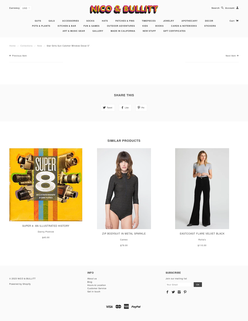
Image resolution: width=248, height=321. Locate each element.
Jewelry (168, 20)
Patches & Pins (124, 20)
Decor (209, 20)
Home (12, 45)
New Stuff (149, 30)
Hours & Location (96, 285)
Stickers (210, 25)
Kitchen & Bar (67, 25)
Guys (38, 20)
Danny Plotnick (46, 231)
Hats (105, 20)
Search (215, 7)
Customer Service (96, 288)
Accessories (70, 20)
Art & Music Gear (74, 30)
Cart (232, 20)
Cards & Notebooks (184, 25)
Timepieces (149, 20)
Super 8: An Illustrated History (45, 225)
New (39, 45)
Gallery (97, 30)
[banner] (124, 9)
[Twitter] (173, 292)
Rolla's (202, 239)
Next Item (231, 55)
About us (92, 278)
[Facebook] (167, 292)
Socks (90, 20)
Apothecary (190, 20)
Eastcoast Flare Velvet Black (202, 233)
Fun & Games (92, 25)
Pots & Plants (41, 25)
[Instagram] (179, 292)
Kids (145, 25)
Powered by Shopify (20, 283)
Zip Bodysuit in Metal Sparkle (124, 233)
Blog (89, 281)
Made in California (123, 30)
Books (159, 25)
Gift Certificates (174, 30)
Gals (52, 20)
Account (230, 7)
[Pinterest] (185, 292)
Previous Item (19, 55)
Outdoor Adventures (121, 25)
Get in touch (93, 291)
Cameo (124, 239)
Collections (26, 45)
